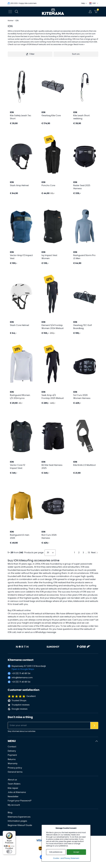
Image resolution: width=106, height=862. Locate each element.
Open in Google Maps (23, 669)
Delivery (12, 751)
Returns (12, 759)
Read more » (79, 44)
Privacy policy (15, 768)
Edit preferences (55, 852)
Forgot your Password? (19, 801)
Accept (76, 852)
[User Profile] (90, 11)
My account (14, 805)
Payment (12, 755)
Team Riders (14, 784)
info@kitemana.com (22, 678)
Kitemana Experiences (19, 817)
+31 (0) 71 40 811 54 (21, 673)
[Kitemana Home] (53, 11)
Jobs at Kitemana (17, 792)
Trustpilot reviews (21, 705)
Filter (32, 54)
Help (83, 3)
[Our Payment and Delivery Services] (39, 840)
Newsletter (13, 797)
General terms (15, 772)
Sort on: (76, 54)
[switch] (9, 851)
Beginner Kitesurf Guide (20, 825)
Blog (10, 813)
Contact (12, 747)
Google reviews (19, 709)
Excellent (31, 696)
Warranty (12, 764)
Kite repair (13, 788)
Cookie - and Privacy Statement (66, 858)
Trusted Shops (19, 701)
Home (10, 21)
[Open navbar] (10, 11)
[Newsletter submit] (94, 725)
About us (12, 780)
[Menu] (14, 832)
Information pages (17, 821)
